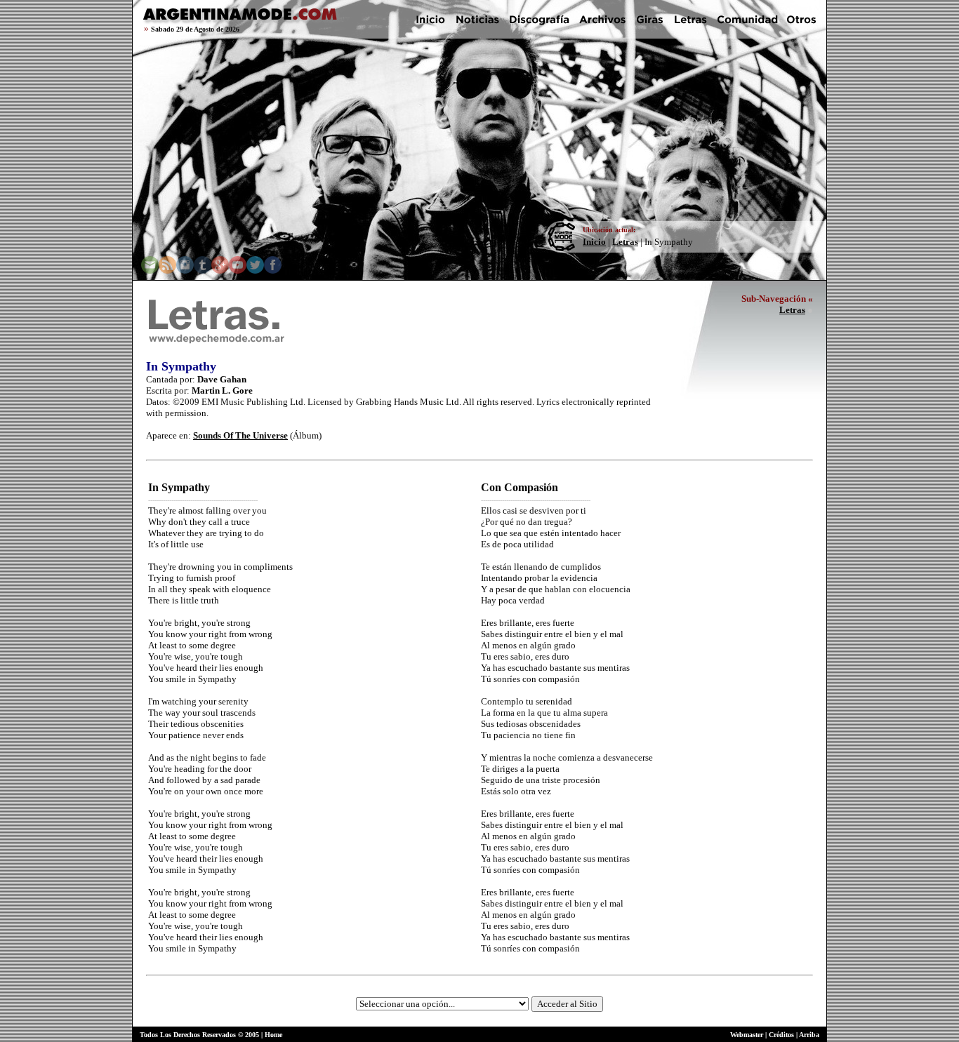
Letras (625, 241)
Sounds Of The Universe (240, 435)
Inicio (594, 241)
